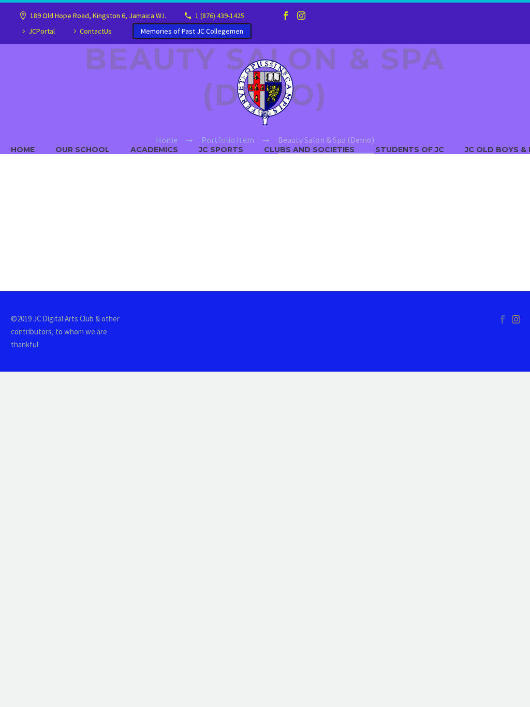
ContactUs (96, 31)
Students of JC (409, 149)
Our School (82, 149)
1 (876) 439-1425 (219, 15)
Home (23, 149)
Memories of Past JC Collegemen (192, 31)
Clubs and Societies (309, 149)
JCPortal (41, 31)
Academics (154, 149)
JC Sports (221, 149)
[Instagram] (301, 15)
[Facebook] (285, 15)
